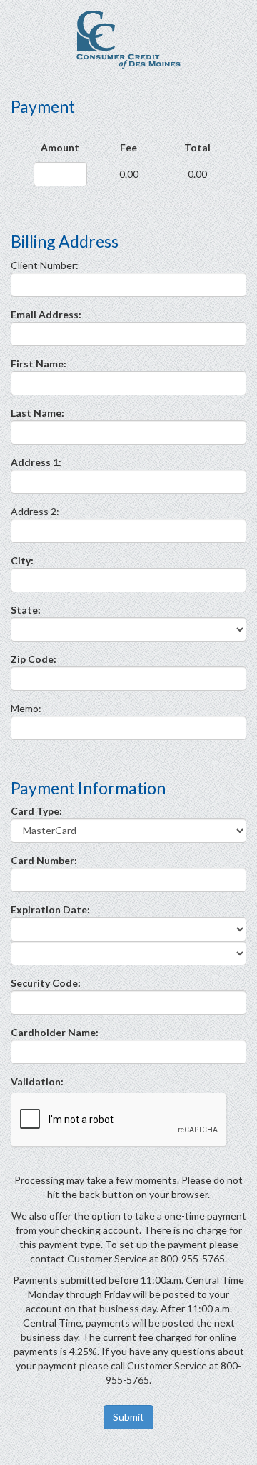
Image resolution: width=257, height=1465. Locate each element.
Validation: (37, 1081)
